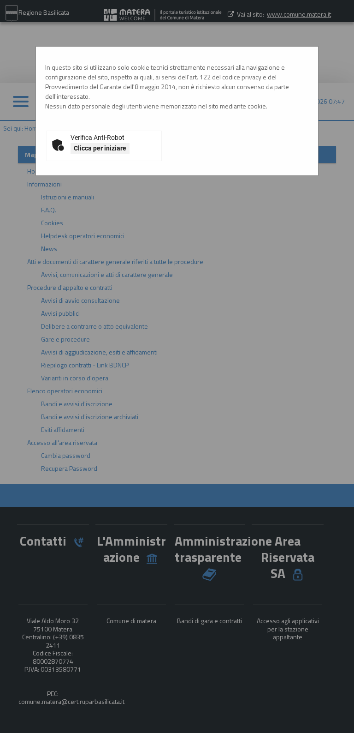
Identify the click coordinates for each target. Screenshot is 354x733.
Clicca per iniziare (100, 148)
